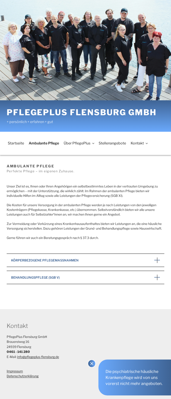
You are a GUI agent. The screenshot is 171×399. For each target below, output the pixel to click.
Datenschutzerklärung (23, 376)
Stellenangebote (112, 143)
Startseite (16, 143)
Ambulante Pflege (44, 143)
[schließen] (92, 364)
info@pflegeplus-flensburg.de (38, 357)
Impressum (15, 371)
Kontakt (137, 143)
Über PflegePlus (77, 143)
